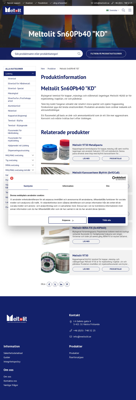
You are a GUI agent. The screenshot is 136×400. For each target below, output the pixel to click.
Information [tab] (68, 186)
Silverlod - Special (16, 88)
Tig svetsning (11, 160)
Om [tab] (107, 186)
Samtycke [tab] (28, 186)
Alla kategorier (14, 68)
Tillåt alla (107, 220)
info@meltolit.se (101, 3)
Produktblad (116, 158)
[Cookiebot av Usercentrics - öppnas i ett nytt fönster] (114, 178)
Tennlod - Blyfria (15, 120)
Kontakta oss (10, 380)
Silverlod (12, 78)
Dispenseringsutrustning (18, 150)
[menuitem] (113, 10)
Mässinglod (13, 93)
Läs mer (86, 158)
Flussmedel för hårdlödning (15, 131)
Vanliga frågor (11, 385)
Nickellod (12, 110)
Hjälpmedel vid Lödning (18, 145)
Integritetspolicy (12, 361)
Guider (7, 357)
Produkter (52, 68)
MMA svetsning (12, 165)
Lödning (8, 73)
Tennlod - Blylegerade (17, 125)
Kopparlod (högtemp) (17, 115)
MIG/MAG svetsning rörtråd (17, 170)
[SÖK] (123, 10)
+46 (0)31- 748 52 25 (123, 3)
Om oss (7, 376)
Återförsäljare (76, 357)
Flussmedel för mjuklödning (15, 139)
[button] (79, 53)
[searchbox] (43, 53)
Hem (43, 68)
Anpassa (66, 220)
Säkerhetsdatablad (13, 353)
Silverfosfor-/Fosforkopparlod (19, 99)
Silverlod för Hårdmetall (19, 83)
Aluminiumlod (14, 105)
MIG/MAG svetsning (14, 155)
